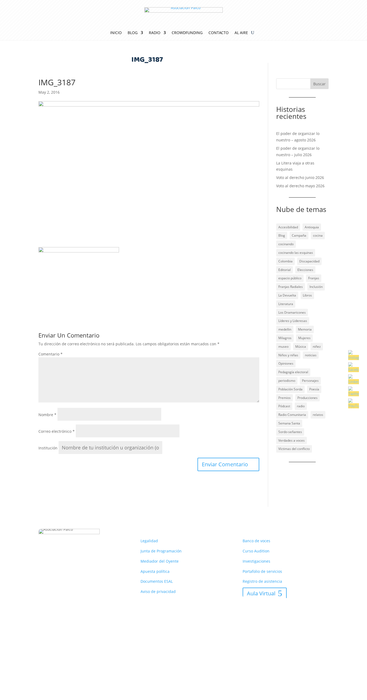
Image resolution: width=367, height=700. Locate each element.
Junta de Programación (161, 551)
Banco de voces (256, 540)
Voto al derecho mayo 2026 (300, 185)
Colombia (285, 261)
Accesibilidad (288, 227)
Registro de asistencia (262, 581)
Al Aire (241, 33)
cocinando (286, 244)
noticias (310, 355)
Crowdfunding (187, 33)
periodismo (286, 380)
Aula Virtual (261, 593)
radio (301, 406)
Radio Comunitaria (292, 414)
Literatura (285, 304)
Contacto (218, 33)
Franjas (313, 278)
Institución (47, 447)
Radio (154, 33)
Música (300, 346)
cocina (318, 235)
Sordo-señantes (290, 432)
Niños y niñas (288, 355)
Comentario (50, 354)
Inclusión (316, 286)
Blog (133, 33)
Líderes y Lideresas (292, 320)
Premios (284, 397)
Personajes (310, 380)
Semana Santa (289, 423)
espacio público (289, 278)
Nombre (47, 414)
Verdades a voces (291, 440)
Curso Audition (256, 551)
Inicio (116, 33)
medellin (284, 329)
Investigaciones (256, 561)
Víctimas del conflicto (294, 448)
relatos (318, 414)
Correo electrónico (56, 431)
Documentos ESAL (157, 581)
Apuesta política (155, 571)
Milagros (285, 338)
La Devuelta (287, 295)
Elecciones (305, 269)
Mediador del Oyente (160, 561)
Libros (307, 295)
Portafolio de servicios (262, 571)
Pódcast (284, 406)
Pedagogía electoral (293, 372)
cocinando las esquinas (295, 252)
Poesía (314, 389)
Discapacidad (309, 261)
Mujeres (304, 338)
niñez (317, 346)
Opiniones (285, 363)
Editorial (284, 269)
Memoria (305, 329)
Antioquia (312, 227)
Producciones (307, 397)
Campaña (299, 235)
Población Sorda (290, 389)
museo (283, 346)
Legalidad (149, 540)
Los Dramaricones (292, 312)
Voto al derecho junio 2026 (300, 177)
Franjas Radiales (290, 286)
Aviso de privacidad (158, 591)
